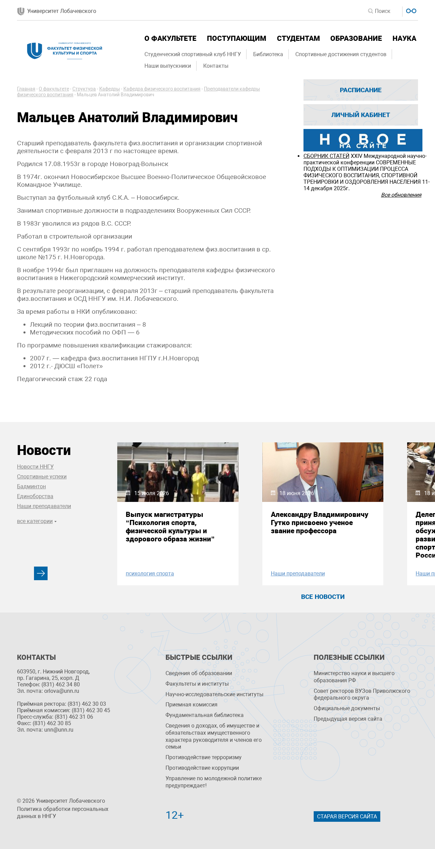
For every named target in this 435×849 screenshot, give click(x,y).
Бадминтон (31, 486)
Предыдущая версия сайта (348, 719)
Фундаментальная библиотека (205, 715)
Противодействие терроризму (204, 757)
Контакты (215, 66)
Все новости (323, 597)
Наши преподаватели (44, 506)
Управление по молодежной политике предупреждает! (214, 782)
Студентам (298, 38)
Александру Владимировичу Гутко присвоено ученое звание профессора (319, 522)
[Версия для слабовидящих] (410, 10)
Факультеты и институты (197, 684)
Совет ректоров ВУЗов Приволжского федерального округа (362, 694)
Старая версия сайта (347, 816)
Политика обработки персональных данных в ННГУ (62, 812)
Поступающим (236, 38)
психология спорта (150, 573)
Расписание (361, 90)
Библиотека (268, 54)
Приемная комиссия (192, 704)
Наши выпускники (167, 66)
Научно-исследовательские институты (214, 694)
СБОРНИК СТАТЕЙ (326, 156)
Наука (404, 38)
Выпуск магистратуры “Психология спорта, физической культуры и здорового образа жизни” (170, 526)
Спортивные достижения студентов (340, 54)
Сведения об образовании (199, 673)
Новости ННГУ (35, 466)
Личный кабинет (360, 115)
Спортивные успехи (42, 476)
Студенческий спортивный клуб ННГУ (192, 54)
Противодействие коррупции (202, 768)
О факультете (170, 38)
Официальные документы (347, 708)
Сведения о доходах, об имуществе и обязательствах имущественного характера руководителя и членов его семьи (214, 736)
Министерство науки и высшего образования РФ (354, 677)
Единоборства (35, 496)
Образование (356, 38)
